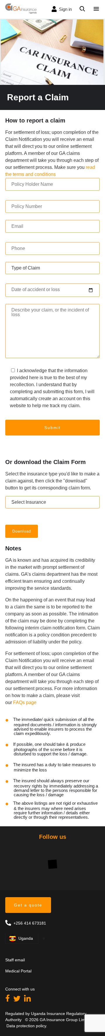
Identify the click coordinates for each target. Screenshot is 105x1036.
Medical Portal (18, 971)
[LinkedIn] (27, 1000)
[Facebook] (8, 1000)
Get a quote (28, 905)
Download (21, 531)
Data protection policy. (26, 1025)
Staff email (15, 960)
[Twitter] (17, 1000)
